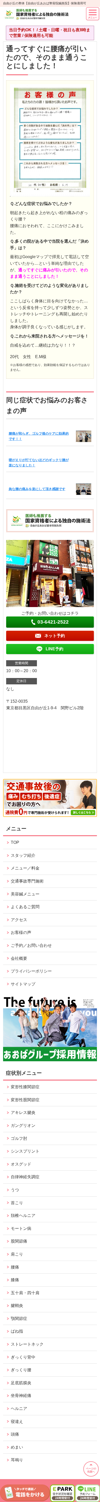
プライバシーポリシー (31, 971)
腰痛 (15, 1267)
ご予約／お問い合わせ (31, 945)
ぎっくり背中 (23, 1357)
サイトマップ (23, 984)
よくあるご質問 (25, 907)
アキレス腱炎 (23, 1112)
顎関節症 (19, 1318)
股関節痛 (19, 1241)
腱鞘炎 (17, 1305)
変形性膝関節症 (25, 1087)
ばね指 (17, 1331)
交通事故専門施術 (27, 881)
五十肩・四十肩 (25, 1293)
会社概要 (19, 958)
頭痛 (15, 1434)
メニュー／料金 (25, 868)
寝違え (17, 1421)
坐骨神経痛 (21, 1395)
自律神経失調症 (25, 1177)
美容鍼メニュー (25, 894)
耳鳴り (17, 1460)
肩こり (17, 1254)
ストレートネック (27, 1344)
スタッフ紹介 (23, 855)
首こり (17, 1203)
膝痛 (15, 1280)
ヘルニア (19, 1408)
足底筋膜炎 (21, 1383)
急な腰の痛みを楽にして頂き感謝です (37, 489)
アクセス (19, 920)
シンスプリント (25, 1151)
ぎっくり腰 (21, 1370)
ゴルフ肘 (19, 1138)
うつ (15, 1190)
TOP (15, 842)
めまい (17, 1447)
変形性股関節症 (25, 1100)
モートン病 (21, 1228)
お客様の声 (21, 932)
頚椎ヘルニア (23, 1215)
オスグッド (21, 1164)
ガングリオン (23, 1125)
